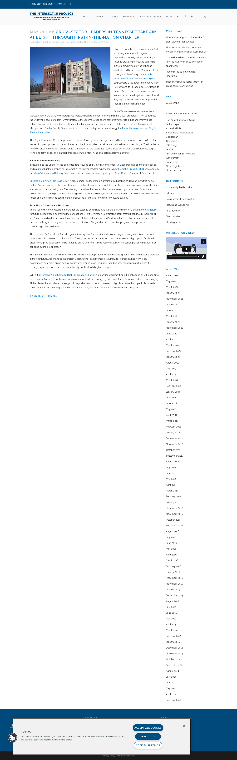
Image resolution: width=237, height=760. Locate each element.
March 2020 (172, 345)
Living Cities (172, 162)
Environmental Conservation (180, 199)
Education (171, 193)
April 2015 (171, 624)
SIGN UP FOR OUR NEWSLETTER (52, 4)
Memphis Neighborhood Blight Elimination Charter (67, 275)
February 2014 (173, 700)
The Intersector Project (96, 42)
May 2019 (171, 368)
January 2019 (173, 392)
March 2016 (172, 560)
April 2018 (171, 415)
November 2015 (174, 583)
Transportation (173, 216)
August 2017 (172, 461)
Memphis (52, 296)
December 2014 (174, 647)
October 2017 (173, 450)
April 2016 (171, 554)
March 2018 (172, 421)
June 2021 (171, 310)
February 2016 (173, 566)
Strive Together (174, 166)
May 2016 (171, 549)
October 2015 (173, 589)
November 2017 (174, 444)
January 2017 (173, 502)
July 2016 (171, 537)
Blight (42, 296)
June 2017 (171, 473)
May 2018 (171, 409)
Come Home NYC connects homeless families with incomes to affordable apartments (186, 61)
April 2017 (171, 485)
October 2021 (173, 304)
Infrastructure (173, 210)
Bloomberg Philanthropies (179, 132)
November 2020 (174, 328)
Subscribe (173, 103)
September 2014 (174, 665)
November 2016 (174, 514)
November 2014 (174, 653)
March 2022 (172, 287)
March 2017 (172, 490)
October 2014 (173, 659)
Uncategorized (174, 222)
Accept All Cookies (148, 727)
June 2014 (171, 682)
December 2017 (174, 438)
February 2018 (173, 426)
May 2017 (171, 479)
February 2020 (174, 351)
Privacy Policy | (110, 756)
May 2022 (171, 281)
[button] (12, 738)
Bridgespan (172, 137)
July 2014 (171, 677)
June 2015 (171, 613)
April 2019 (171, 374)
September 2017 (174, 455)
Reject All (148, 736)
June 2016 (171, 543)
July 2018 (171, 397)
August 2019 (172, 362)
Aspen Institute (173, 128)
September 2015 (174, 595)
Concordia (171, 141)
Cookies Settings (148, 745)
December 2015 (174, 578)
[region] (102, 736)
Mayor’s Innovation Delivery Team (52, 173)
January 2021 (173, 322)
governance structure (145, 209)
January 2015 (173, 642)
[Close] (184, 726)
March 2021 (172, 316)
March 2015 (172, 630)
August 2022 (172, 275)
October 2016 (173, 519)
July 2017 (171, 467)
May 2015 (171, 618)
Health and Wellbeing (177, 205)
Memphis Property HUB (131, 169)
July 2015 (171, 607)
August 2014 (172, 671)
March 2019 (172, 380)
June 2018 (171, 403)
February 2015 (173, 636)
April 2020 (171, 339)
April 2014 (171, 694)
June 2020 (171, 333)
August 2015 (172, 601)
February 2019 (173, 386)
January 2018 (173, 432)
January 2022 (173, 293)
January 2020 (173, 357)
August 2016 (172, 531)
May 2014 (171, 688)
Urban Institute (173, 170)
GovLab (170, 149)
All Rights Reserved (126, 756)
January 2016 (173, 572)
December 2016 (174, 508)
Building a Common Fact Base (46, 181)
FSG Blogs (171, 145)
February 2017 (173, 496)
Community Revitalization (66, 42)
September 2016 (174, 525)
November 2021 (174, 298)
